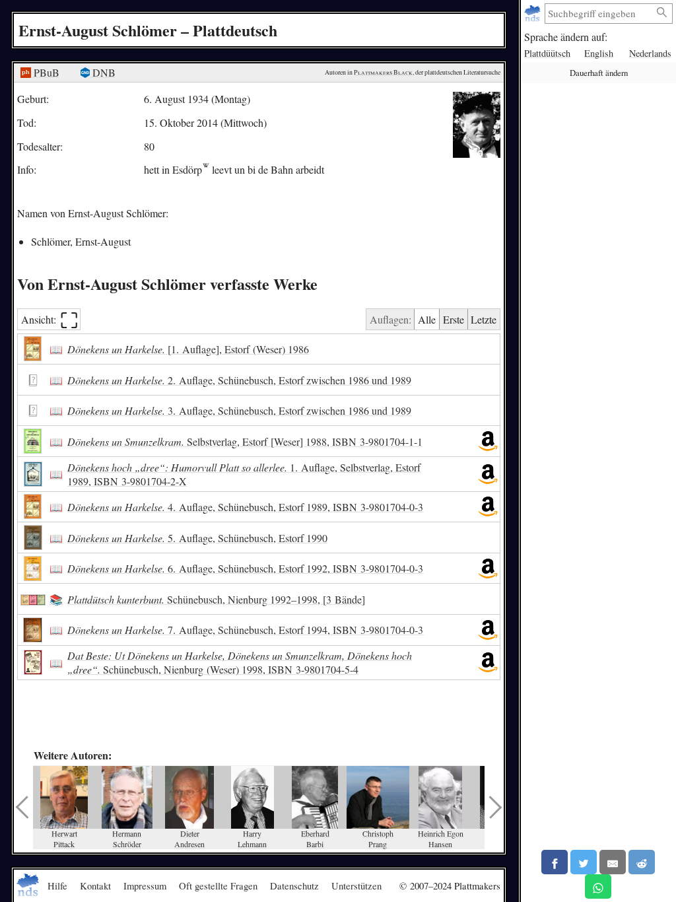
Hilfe (57, 885)
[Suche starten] (662, 12)
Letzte (483, 319)
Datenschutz (294, 885)
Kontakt (95, 885)
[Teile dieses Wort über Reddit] (641, 862)
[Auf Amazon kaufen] (488, 441)
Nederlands (650, 53)
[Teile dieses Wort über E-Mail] (612, 862)
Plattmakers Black (383, 72)
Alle (427, 319)
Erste (453, 319)
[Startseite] (533, 13)
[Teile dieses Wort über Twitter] (583, 862)
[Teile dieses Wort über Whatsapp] (598, 886)
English (598, 53)
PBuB (45, 72)
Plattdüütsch (547, 53)
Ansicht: (50, 319)
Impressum (144, 885)
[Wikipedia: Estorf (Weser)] (205, 169)
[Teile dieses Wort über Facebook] (554, 862)
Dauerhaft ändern (599, 73)
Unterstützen (356, 885)
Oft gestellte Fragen (218, 885)
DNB (103, 72)
